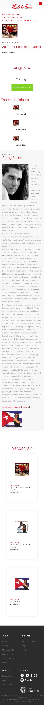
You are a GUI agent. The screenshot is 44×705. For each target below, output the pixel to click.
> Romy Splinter (12, 17)
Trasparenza (7, 684)
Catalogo (5, 645)
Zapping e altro (8, 658)
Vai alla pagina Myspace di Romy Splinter (17, 407)
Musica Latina (11, 14)
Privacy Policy (7, 676)
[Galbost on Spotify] (27, 680)
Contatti (25, 650)
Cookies (5, 680)
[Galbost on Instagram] (36, 676)
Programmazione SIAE (30, 641)
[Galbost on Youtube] (22, 676)
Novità (4, 641)
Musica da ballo (8, 650)
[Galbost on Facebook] (32, 676)
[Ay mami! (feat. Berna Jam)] (15, 182)
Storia (4, 663)
